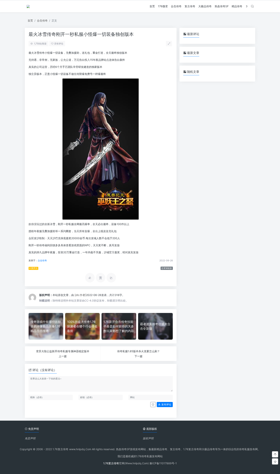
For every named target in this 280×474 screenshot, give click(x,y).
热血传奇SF (222, 6)
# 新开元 (33, 268)
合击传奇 (176, 6)
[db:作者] (80, 295)
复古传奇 (190, 6)
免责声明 (30, 438)
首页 (152, 6)
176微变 (163, 6)
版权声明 (148, 438)
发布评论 (166, 404)
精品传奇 (237, 6)
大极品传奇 (205, 6)
